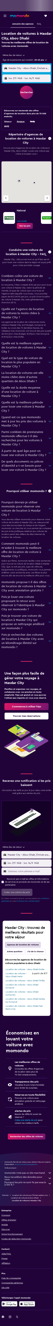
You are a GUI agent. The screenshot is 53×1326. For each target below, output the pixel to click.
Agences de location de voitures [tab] (23, 945)
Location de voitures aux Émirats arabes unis (30, 1195)
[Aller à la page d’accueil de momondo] (19, 15)
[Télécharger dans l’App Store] (27, 1303)
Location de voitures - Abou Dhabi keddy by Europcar (25, 1000)
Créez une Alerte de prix (26, 1120)
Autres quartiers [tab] (14, 952)
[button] (5, 16)
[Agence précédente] (6, 198)
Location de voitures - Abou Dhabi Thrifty (25, 981)
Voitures (5, 1195)
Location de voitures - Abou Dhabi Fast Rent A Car (24, 1007)
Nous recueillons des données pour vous (23, 1178)
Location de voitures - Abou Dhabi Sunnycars (22, 993)
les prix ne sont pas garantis (26, 1164)
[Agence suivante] (47, 198)
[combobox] (13, 55)
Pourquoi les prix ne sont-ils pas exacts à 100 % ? (25, 1183)
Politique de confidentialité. (28, 901)
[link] (25, 226)
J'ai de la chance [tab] (35, 952)
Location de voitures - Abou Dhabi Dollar (25, 969)
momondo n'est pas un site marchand (24, 1173)
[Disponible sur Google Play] (9, 1303)
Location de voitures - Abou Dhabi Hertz (16, 975)
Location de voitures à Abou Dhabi (25, 1198)
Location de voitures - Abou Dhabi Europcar (22, 986)
